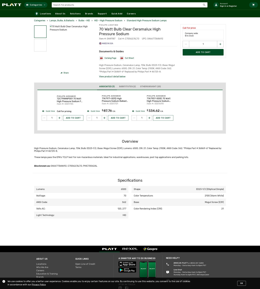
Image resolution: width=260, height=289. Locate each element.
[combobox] (129, 4)
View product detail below (112, 76)
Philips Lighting (108, 25)
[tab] (107, 87)
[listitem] (229, 4)
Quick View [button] (50, 111)
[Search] (204, 4)
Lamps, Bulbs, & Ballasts (62, 20)
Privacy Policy (39, 284)
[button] (35, 5)
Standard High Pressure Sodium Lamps (147, 20)
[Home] (12, 5)
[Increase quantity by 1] (220, 44)
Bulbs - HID (84, 20)
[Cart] (253, 5)
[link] (53, 264)
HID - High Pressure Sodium (108, 20)
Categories (39, 20)
